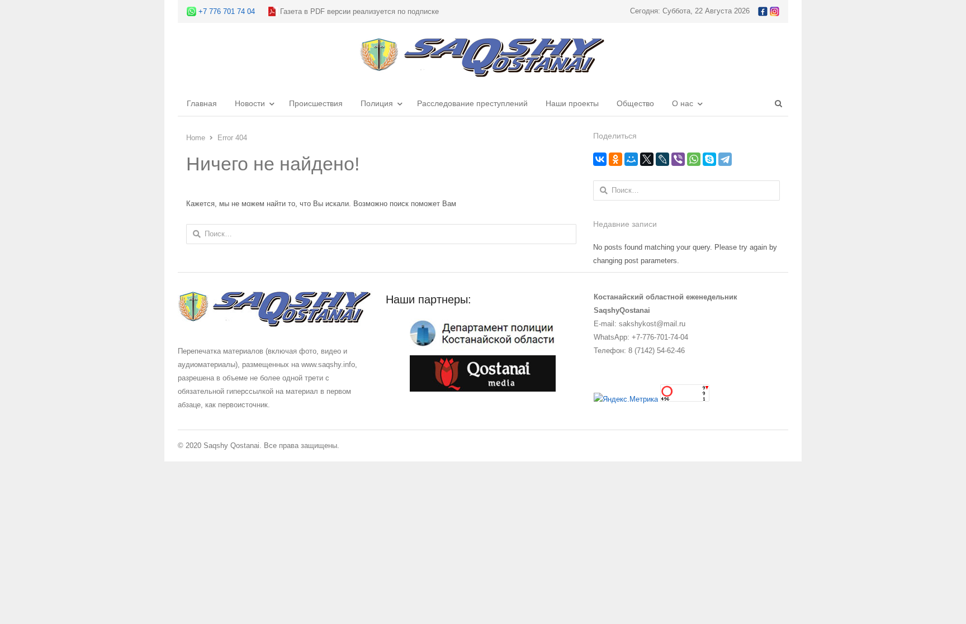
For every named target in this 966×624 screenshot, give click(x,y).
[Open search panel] (778, 103)
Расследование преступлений (472, 103)
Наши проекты (572, 103)
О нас (682, 103)
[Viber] (678, 159)
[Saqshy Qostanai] (483, 71)
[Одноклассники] (615, 159)
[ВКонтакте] (600, 159)
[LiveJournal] (662, 159)
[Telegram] (725, 159)
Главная (202, 103)
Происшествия (316, 103)
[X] (647, 159)
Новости (250, 103)
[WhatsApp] (693, 159)
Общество (635, 103)
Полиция (377, 103)
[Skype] (709, 159)
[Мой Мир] (631, 159)
